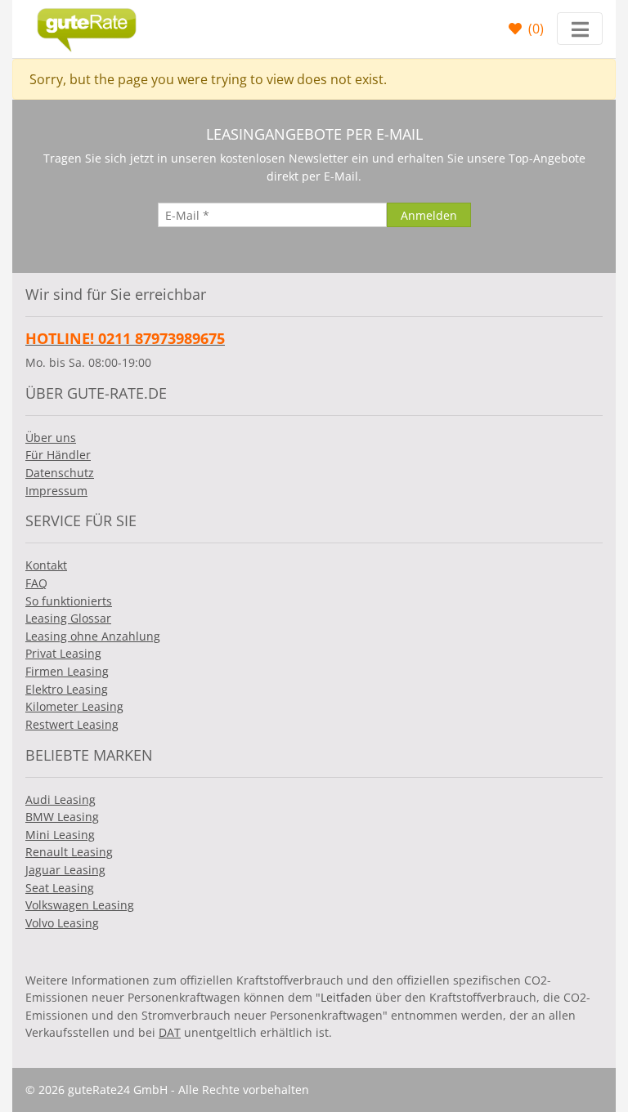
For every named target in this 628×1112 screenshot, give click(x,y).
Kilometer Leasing (74, 706)
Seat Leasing (59, 887)
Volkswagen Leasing (79, 905)
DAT (170, 1032)
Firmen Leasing (67, 671)
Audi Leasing (60, 799)
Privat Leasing (63, 653)
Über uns (50, 437)
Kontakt (46, 565)
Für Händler (58, 454)
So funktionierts (68, 601)
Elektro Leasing (66, 689)
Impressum (56, 490)
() (534, 29)
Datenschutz (59, 472)
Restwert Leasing (72, 724)
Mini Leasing (60, 834)
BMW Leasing (62, 816)
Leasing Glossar (68, 618)
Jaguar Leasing (65, 870)
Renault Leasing (69, 852)
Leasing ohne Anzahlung (92, 636)
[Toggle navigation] (580, 28)
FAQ (36, 583)
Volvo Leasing (62, 923)
